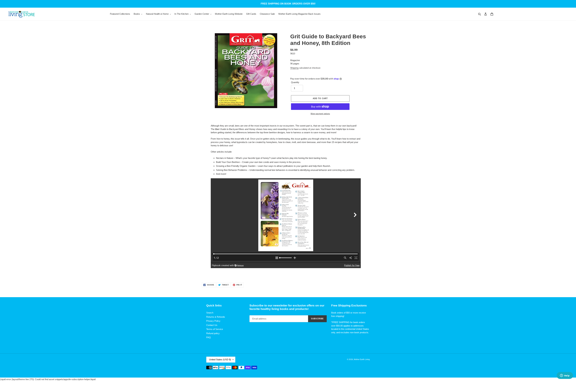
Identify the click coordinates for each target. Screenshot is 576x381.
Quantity (295, 82)
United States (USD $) (220, 359)
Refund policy (213, 333)
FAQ (208, 337)
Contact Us (211, 325)
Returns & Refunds (215, 317)
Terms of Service (214, 329)
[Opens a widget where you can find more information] (564, 376)
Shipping (294, 68)
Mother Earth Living (362, 359)
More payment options (320, 114)
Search (209, 312)
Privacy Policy (213, 321)
